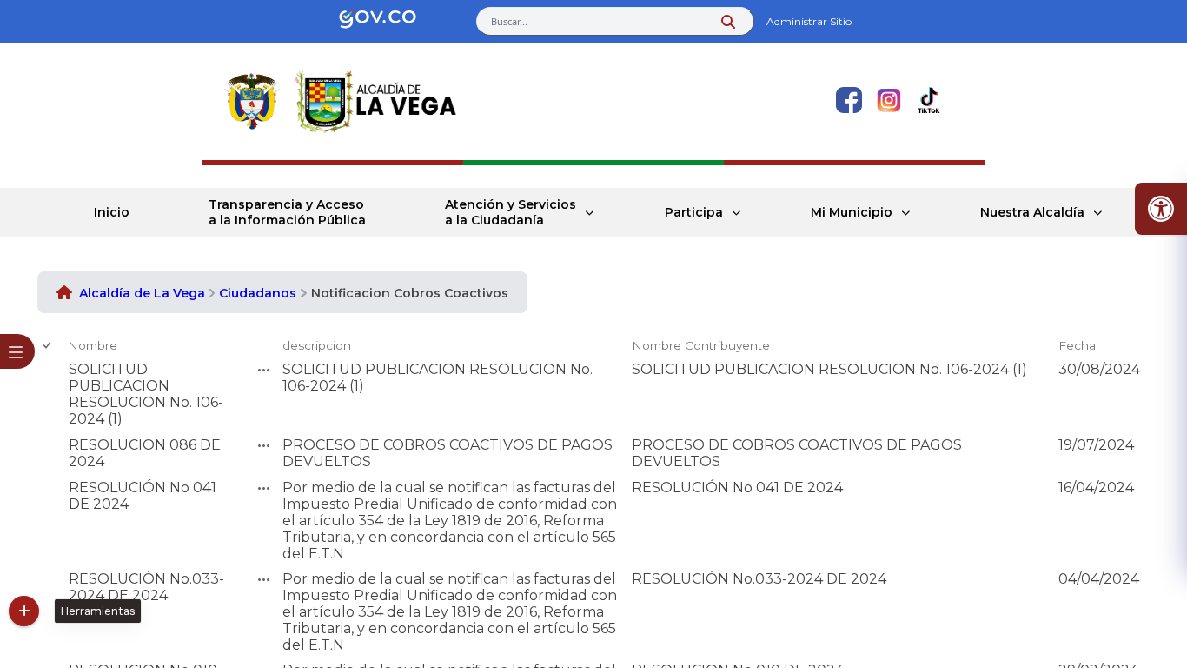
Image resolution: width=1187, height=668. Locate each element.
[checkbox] (48, 346)
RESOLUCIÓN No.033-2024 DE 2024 (146, 587)
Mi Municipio (851, 212)
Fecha (1077, 345)
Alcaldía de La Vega (142, 293)
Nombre (92, 345)
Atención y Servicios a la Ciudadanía (510, 212)
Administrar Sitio (809, 21)
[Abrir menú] (74, 359)
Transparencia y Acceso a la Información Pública (287, 212)
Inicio (111, 212)
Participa (694, 212)
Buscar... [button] (509, 21)
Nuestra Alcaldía (1032, 212)
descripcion (316, 345)
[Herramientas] (24, 611)
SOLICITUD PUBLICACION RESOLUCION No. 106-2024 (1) (146, 394)
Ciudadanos (257, 293)
